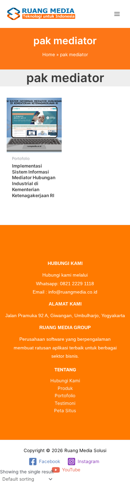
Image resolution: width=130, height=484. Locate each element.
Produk (65, 388)
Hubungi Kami (65, 380)
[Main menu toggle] (116, 13)
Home (48, 54)
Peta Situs (65, 410)
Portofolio (65, 395)
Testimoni (65, 403)
